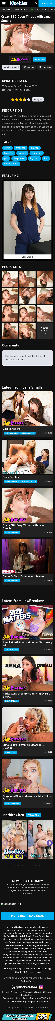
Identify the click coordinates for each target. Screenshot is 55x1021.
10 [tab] (43, 865)
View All (33, 815)
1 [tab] (5, 865)
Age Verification (44, 998)
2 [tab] (10, 865)
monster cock (11, 163)
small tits (20, 148)
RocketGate (45, 978)
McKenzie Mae (12, 803)
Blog (47, 968)
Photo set (46, 67)
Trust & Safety (27, 995)
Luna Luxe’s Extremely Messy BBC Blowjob (23, 746)
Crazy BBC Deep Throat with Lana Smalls (24, 527)
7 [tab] (31, 865)
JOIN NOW (47, 3)
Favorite (30, 67)
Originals (6, 9)
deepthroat (19, 158)
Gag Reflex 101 (12, 428)
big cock (34, 158)
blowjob (34, 148)
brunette (8, 153)
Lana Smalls (27, 433)
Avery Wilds (11, 650)
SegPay (24, 981)
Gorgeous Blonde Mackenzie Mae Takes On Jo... (27, 798)
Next (47, 841)
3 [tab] (14, 865)
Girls (44, 9)
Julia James (11, 433)
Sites (40, 968)
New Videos (21, 9)
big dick (22, 153)
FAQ (25, 972)
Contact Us (16, 992)
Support (5, 992)
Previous (3, 841)
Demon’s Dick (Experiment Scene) (23, 576)
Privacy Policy (29, 998)
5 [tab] (22, 865)
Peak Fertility (11, 477)
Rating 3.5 (38, 99)
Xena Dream (11, 701)
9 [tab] (39, 865)
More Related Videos (27, 915)
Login (38, 972)
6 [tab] (27, 865)
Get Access (39, 59)
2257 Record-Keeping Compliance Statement (28, 1001)
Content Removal (44, 992)
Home (7, 968)
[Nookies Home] (19, 3)
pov (6, 158)
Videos (16, 968)
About (18, 972)
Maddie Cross (29, 481)
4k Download (13, 67)
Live (35, 9)
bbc (46, 158)
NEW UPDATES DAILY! (27, 881)
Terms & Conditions (12, 998)
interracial (36, 153)
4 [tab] (18, 865)
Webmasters (29, 992)
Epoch (31, 981)
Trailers (25, 968)
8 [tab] (35, 865)
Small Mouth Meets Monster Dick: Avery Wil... (27, 644)
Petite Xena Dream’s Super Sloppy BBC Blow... (26, 695)
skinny (7, 148)
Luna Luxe (10, 752)
